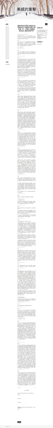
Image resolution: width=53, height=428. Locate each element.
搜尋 (46, 24)
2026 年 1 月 (7, 33)
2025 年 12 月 (7, 34)
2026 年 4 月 (7, 30)
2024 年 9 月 (7, 46)
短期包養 (19, 376)
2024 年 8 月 (7, 47)
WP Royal (8, 426)
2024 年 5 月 (7, 50)
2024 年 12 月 (7, 43)
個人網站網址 (19, 402)
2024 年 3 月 (7, 52)
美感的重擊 (26, 9)
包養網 (20, 160)
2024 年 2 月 (7, 53)
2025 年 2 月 (7, 41)
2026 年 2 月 (7, 32)
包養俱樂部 (29, 163)
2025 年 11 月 (7, 35)
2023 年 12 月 (7, 55)
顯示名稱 (18, 394)
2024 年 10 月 (7, 45)
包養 (28, 35)
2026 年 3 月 (7, 31)
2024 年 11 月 (7, 44)
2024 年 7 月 (7, 48)
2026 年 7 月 (7, 27)
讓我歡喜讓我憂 (8, 64)
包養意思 (20, 191)
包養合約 (34, 293)
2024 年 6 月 (7, 49)
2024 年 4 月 (7, 51)
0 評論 (35, 387)
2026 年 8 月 (7, 26)
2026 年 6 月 (7, 28)
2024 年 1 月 (7, 54)
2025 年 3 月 (7, 40)
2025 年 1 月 (7, 42)
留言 (18, 409)
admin (19, 387)
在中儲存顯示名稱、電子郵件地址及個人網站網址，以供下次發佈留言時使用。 (26, 408)
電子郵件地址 (19, 398)
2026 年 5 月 (7, 29)
